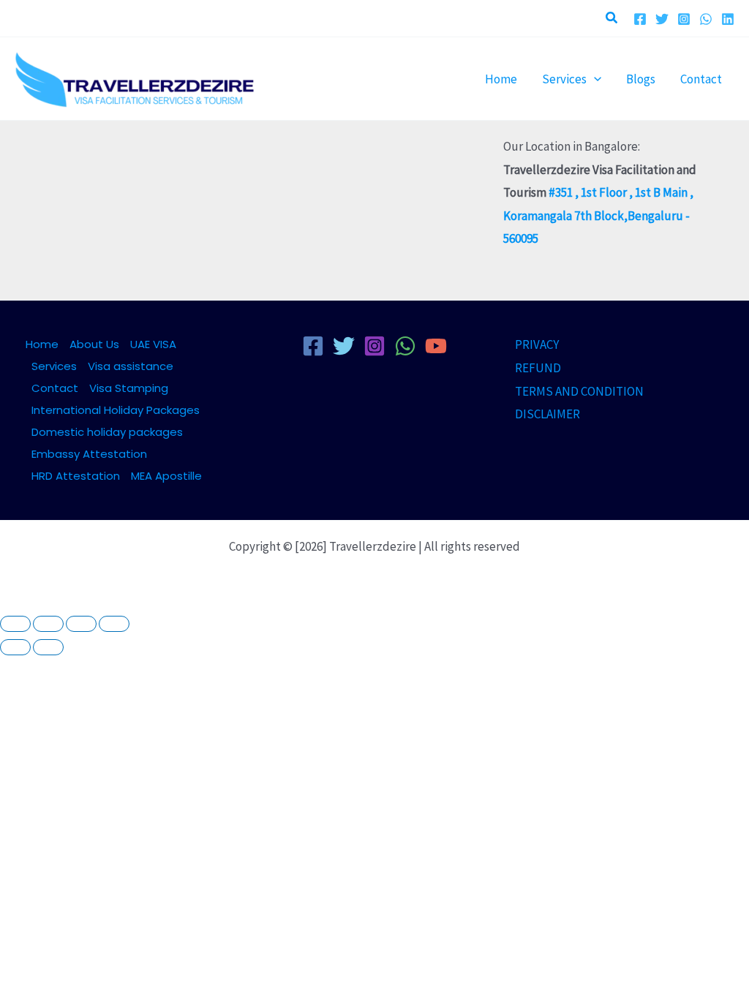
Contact (54, 388)
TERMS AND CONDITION (579, 391)
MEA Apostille (166, 475)
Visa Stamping (128, 388)
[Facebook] (640, 19)
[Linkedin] (727, 19)
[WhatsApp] (705, 19)
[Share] (81, 624)
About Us (94, 344)
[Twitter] (662, 19)
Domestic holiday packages (107, 432)
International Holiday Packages (115, 410)
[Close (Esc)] (114, 624)
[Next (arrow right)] (48, 647)
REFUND (538, 368)
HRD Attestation (75, 475)
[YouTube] (436, 346)
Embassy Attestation (89, 453)
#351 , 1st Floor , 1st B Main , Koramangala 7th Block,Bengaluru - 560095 (598, 215)
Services (54, 366)
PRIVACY (537, 344)
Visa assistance (130, 366)
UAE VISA (153, 344)
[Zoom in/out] (15, 624)
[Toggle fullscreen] (48, 624)
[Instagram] (683, 19)
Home (42, 344)
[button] (612, 18)
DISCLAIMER (547, 414)
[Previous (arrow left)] (15, 647)
